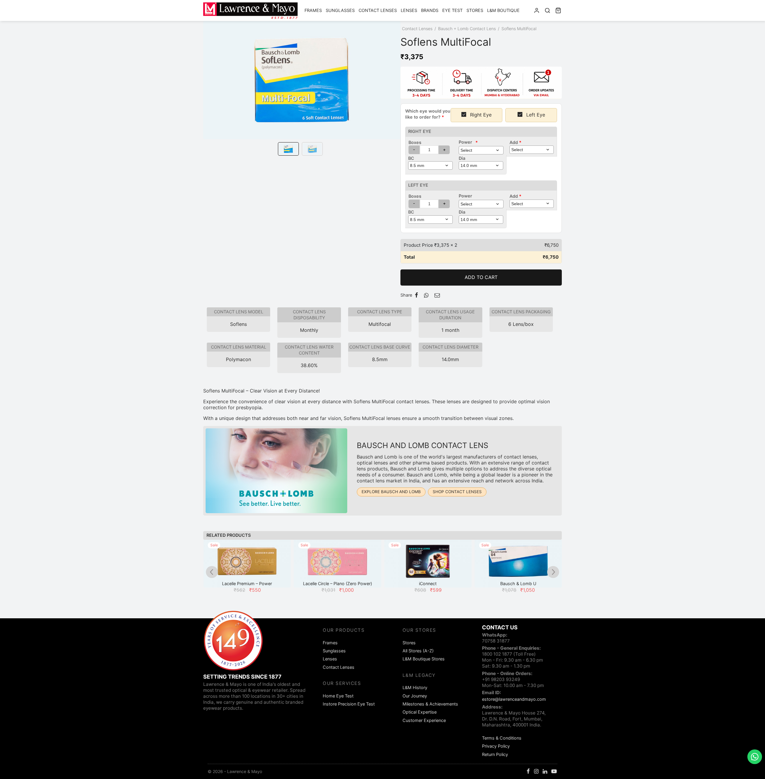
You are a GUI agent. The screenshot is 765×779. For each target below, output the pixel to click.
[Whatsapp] (426, 295)
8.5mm (380, 359)
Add (515, 142)
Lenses (409, 10)
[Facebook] (416, 295)
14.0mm (450, 359)
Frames (313, 10)
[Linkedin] (545, 772)
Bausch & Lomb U (518, 583)
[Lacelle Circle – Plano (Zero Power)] (337, 564)
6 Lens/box (521, 324)
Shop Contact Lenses (457, 491)
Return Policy (495, 754)
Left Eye (418, 185)
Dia (462, 158)
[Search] (547, 10)
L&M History (415, 687)
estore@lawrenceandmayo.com (514, 699)
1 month (450, 330)
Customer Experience (424, 720)
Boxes (414, 142)
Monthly (309, 330)
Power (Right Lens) (468, 142)
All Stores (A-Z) (418, 650)
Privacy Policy (496, 746)
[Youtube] (554, 772)
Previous (209, 88)
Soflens (238, 324)
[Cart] (558, 10)
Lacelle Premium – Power (247, 583)
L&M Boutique (503, 10)
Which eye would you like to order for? (427, 113)
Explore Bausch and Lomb (391, 491)
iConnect (428, 583)
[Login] (536, 10)
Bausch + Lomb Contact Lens (467, 28)
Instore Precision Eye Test (349, 703)
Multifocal (379, 324)
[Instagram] (536, 772)
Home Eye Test (338, 695)
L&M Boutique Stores (424, 658)
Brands (429, 10)
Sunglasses (340, 10)
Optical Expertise (420, 711)
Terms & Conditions (501, 737)
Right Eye (419, 131)
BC (411, 158)
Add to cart (481, 277)
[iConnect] (428, 564)
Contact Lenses (378, 10)
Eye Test (452, 10)
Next (394, 88)
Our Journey (415, 695)
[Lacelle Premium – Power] (247, 564)
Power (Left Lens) (469, 196)
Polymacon (238, 359)
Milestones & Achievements (430, 703)
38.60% (309, 365)
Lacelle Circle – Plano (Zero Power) (337, 583)
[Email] (437, 295)
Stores (474, 10)
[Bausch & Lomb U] (518, 564)
